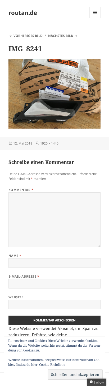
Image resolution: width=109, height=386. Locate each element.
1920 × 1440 (49, 143)
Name (14, 255)
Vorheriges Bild (28, 35)
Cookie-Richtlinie (52, 364)
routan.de (22, 12)
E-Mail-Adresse (23, 276)
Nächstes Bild (60, 35)
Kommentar (20, 190)
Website (15, 297)
